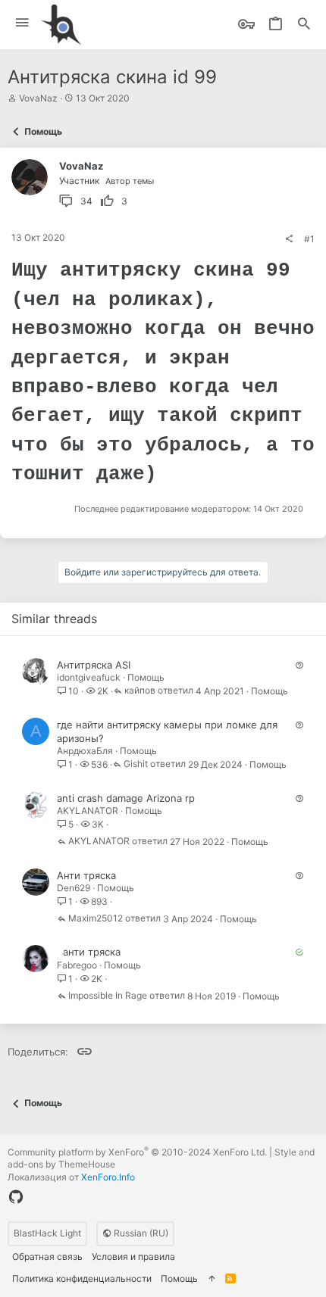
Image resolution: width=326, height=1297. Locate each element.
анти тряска (92, 952)
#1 (309, 239)
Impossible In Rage (107, 996)
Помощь (146, 677)
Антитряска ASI (93, 665)
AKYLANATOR (87, 810)
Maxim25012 (95, 919)
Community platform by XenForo (137, 1152)
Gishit (136, 764)
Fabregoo (77, 965)
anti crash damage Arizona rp (126, 798)
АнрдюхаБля (85, 750)
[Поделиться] (289, 239)
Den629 (73, 887)
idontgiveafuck (89, 677)
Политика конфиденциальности (82, 1278)
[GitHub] (16, 1197)
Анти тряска (86, 875)
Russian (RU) (139, 1233)
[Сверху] (211, 1279)
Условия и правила (133, 1256)
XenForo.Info (108, 1177)
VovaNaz (38, 98)
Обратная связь (47, 1256)
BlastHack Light (47, 1233)
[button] (22, 23)
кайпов (139, 691)
